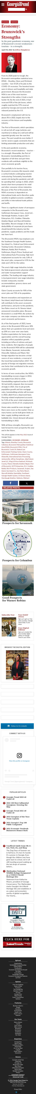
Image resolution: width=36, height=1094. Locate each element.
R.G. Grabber (28, 466)
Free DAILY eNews (23, 616)
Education (18, 1009)
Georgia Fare (18, 1042)
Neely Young (18, 995)
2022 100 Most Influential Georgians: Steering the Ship (17, 805)
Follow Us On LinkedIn (19, 726)
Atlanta (7, 442)
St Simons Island (24, 475)
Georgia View (18, 994)
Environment (18, 1010)
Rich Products (11, 468)
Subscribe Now (8, 615)
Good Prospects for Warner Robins (14, 599)
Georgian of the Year (18, 1060)
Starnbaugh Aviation (9, 478)
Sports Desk (18, 1043)
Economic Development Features (18, 976)
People (18, 1007)
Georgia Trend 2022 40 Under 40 (16, 798)
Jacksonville (6, 459)
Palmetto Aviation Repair (21, 464)
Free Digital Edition (23, 629)
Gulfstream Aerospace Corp (20, 454)
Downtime (18, 1053)
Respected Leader (18, 1064)
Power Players (18, 1051)
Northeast (18, 1028)
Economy (16, 440)
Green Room (18, 973)
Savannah (20, 468)
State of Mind (18, 986)
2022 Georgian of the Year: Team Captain (18, 818)
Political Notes (18, 966)
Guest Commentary (18, 997)
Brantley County (17, 442)
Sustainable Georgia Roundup (18, 965)
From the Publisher (18, 984)
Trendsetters (18, 968)
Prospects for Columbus (17, 560)
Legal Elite (18, 1061)
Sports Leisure (18, 1013)
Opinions (24, 440)
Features (18, 1015)
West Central (18, 1027)
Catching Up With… (18, 1045)
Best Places (18, 1066)
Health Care (18, 1012)
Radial (4, 468)
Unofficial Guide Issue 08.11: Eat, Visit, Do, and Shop (18, 847)
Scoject (27, 468)
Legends (18, 1050)
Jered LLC (5, 461)
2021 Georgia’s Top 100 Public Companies (16, 823)
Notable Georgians (18, 1071)
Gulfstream (5, 454)
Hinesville (5, 456)
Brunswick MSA (16, 447)
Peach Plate (18, 1046)
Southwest (18, 1033)
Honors (18, 1072)
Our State (18, 1035)
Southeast (18, 1032)
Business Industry (18, 1006)
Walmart (26, 478)
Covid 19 (13, 449)
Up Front (18, 977)
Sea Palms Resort (23, 471)
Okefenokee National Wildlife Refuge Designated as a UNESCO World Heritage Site (18, 874)
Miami (9, 464)
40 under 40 (18, 1063)
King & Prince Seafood (17, 461)
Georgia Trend (9, 781)
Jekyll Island (29, 459)
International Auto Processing (19, 456)
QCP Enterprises (17, 466)
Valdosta (19, 478)
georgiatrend (20, 781)
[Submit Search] (26, 9)
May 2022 (23, 435)
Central (18, 1024)
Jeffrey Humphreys (22, 50)
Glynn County (27, 452)
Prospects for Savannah (17, 523)
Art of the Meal (18, 1048)
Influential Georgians (18, 1068)
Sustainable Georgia (18, 974)
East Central (18, 1025)
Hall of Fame (18, 1069)
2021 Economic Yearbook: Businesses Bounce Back (17, 829)
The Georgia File (18, 989)
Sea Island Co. (11, 471)
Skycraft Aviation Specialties (11, 473)
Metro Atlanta (18, 1022)
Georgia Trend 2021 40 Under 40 (16, 812)
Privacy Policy (18, 1089)
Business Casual (18, 991)
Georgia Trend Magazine (18, 4)
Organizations (18, 963)
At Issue (18, 992)
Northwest (18, 1030)
